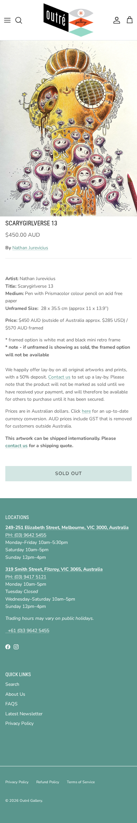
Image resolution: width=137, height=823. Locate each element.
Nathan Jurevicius (30, 248)
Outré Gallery (31, 800)
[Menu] (7, 20)
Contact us (59, 377)
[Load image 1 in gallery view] (68, 128)
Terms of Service (81, 782)
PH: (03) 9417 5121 (25, 577)
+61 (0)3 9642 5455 (27, 630)
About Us (15, 694)
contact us (16, 445)
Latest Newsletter (24, 714)
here (86, 411)
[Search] (22, 20)
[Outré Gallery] (68, 20)
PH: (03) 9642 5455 (25, 535)
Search (12, 684)
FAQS (11, 704)
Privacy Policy (19, 723)
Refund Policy (47, 782)
